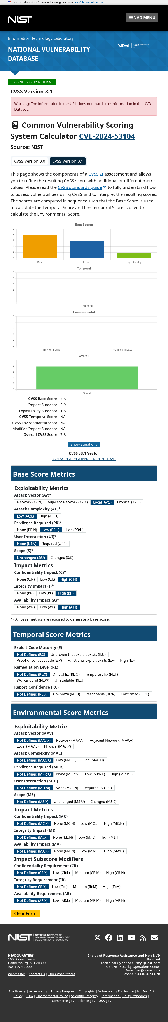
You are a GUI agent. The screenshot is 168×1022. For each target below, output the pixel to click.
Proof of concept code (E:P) (39, 660)
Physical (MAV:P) (57, 746)
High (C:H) (68, 579)
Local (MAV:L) (27, 746)
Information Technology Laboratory (41, 38)
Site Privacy (17, 991)
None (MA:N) (64, 851)
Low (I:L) (46, 593)
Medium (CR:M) (88, 872)
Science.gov (86, 1001)
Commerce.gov (63, 1001)
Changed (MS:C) (103, 801)
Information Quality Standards (124, 996)
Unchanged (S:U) (31, 557)
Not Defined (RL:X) (32, 674)
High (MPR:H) (121, 774)
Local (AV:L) (102, 502)
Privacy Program (63, 991)
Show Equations (84, 444)
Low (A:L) (47, 607)
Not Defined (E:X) (31, 654)
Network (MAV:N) (70, 740)
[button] (142, 17)
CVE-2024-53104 (107, 136)
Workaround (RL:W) (33, 680)
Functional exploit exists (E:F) (91, 660)
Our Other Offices (61, 974)
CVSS (93, 174)
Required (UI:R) (54, 543)
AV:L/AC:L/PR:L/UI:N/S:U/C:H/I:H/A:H (84, 458)
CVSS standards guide (80, 187)
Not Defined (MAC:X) (34, 760)
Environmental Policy (52, 996)
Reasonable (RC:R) (100, 694)
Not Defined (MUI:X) (33, 787)
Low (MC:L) (89, 823)
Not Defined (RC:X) (32, 694)
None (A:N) (26, 607)
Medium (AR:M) (88, 900)
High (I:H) (66, 593)
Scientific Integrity (84, 996)
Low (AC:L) (25, 516)
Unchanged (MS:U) (69, 801)
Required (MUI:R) (98, 787)
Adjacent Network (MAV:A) (111, 740)
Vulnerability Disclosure (116, 991)
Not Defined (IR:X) (31, 886)
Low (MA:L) (89, 851)
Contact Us (37, 974)
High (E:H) (128, 660)
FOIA (29, 996)
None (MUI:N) (67, 787)
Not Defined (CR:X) (32, 872)
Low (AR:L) (61, 900)
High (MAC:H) (93, 760)
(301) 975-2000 (20, 966)
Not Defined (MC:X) (33, 823)
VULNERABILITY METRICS (32, 82)
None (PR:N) (27, 529)
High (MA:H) (114, 851)
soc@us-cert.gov (147, 970)
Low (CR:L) (61, 872)
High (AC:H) (48, 516)
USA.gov (105, 1001)
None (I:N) (25, 593)
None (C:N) (26, 579)
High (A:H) (68, 607)
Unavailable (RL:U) (69, 680)
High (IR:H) (112, 886)
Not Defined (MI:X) (32, 837)
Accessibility (38, 991)
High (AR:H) (115, 900)
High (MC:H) (114, 823)
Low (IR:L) (60, 886)
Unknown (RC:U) (66, 694)
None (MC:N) (64, 823)
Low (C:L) (47, 579)
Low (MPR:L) (95, 774)
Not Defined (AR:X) (32, 900)
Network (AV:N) (29, 502)
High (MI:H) (110, 837)
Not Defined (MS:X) (32, 801)
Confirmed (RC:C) (135, 694)
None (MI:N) (63, 837)
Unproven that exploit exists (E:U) (78, 654)
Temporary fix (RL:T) (101, 674)
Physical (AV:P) (129, 502)
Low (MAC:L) (66, 760)
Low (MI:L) (86, 837)
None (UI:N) (26, 543)
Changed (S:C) (61, 557)
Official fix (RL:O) (66, 674)
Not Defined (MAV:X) (34, 740)
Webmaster (16, 974)
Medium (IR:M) (85, 886)
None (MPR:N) (67, 774)
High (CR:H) (115, 872)
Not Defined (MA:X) (33, 851)
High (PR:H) (74, 529)
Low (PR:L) (50, 529)
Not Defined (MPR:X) (34, 774)
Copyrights (87, 991)
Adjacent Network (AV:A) (68, 502)
